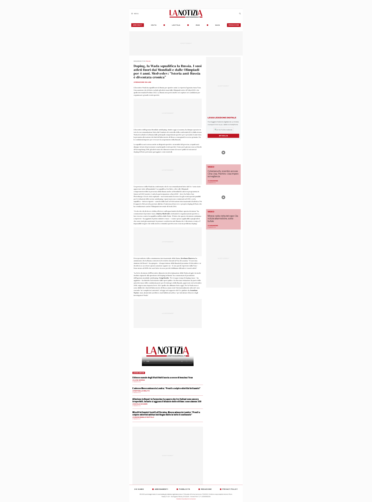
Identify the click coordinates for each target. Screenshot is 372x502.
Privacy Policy (230, 489)
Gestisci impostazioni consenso (186, 499)
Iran (198, 25)
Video (211, 167)
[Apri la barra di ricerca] (240, 13)
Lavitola (176, 25)
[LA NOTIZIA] (186, 14)
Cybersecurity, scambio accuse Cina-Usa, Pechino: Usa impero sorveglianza (223, 174)
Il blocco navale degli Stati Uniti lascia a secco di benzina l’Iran (162, 377)
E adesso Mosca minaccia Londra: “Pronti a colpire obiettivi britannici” (166, 388)
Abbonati (137, 25)
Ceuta (154, 25)
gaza (217, 25)
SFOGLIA (223, 136)
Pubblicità (184, 489)
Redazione (234, 25)
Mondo (148, 61)
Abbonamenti (161, 489)
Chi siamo (139, 489)
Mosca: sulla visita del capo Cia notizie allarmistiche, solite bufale (223, 218)
